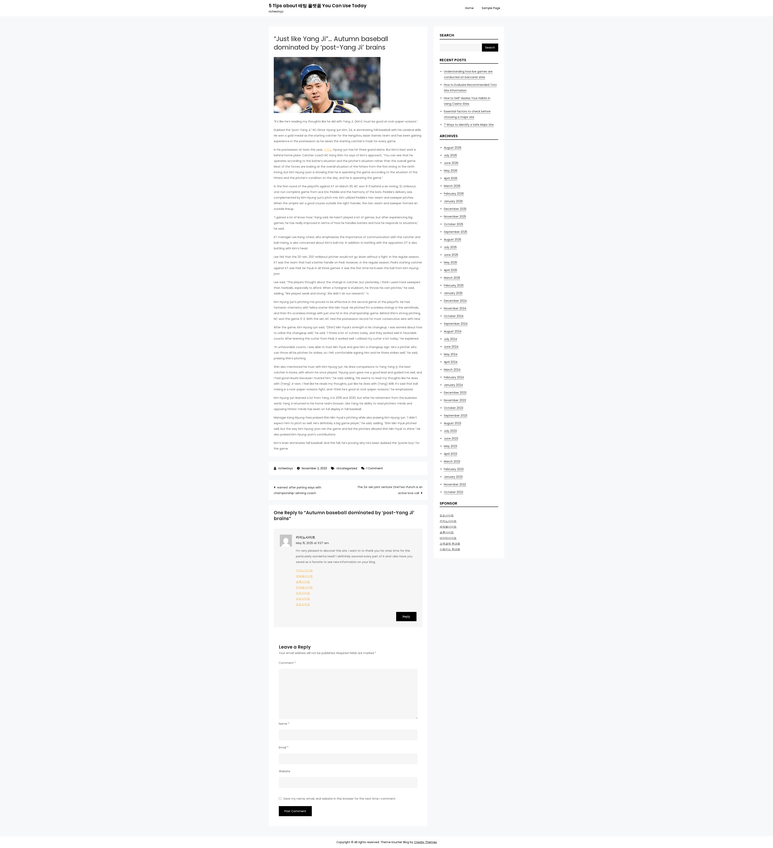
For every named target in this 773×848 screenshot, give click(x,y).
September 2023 (455, 416)
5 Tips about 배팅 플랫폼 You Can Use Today (317, 6)
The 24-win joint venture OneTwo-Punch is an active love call (390, 490)
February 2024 (454, 377)
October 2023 (453, 408)
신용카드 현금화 (450, 549)
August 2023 (452, 423)
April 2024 (451, 362)
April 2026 (450, 178)
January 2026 (453, 201)
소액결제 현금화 (450, 544)
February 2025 (454, 285)
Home (469, 8)
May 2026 (450, 171)
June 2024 (451, 347)
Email (283, 747)
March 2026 (452, 186)
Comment (287, 663)
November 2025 (455, 217)
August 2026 (452, 148)
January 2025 (453, 293)
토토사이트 (303, 593)
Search (447, 35)
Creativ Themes (425, 842)
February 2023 (454, 469)
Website (284, 771)
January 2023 (453, 477)
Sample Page (491, 8)
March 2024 (452, 370)
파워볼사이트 (304, 576)
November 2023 (455, 400)
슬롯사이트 (303, 582)
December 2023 (455, 393)
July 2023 (450, 431)
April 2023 (450, 454)
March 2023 (452, 461)
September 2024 (456, 324)
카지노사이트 (305, 537)
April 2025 (450, 270)
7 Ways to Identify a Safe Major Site (469, 125)
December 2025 (455, 209)
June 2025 (451, 255)
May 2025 (450, 262)
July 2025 (450, 247)
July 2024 (450, 339)
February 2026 (454, 194)
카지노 (328, 150)
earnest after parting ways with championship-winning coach (297, 490)
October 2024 (454, 316)
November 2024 (455, 308)
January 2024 (453, 385)
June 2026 (451, 163)
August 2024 (453, 331)
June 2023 (451, 438)
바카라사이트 (448, 538)
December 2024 (455, 301)
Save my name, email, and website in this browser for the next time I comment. (339, 798)
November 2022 (455, 484)
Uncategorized (347, 468)
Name (284, 724)
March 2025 (452, 278)
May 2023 (450, 446)
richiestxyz (285, 468)
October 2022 (453, 492)
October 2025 (453, 224)
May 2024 (451, 354)
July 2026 (450, 155)
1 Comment (374, 468)
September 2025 (455, 232)
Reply (406, 617)
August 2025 (452, 239)
